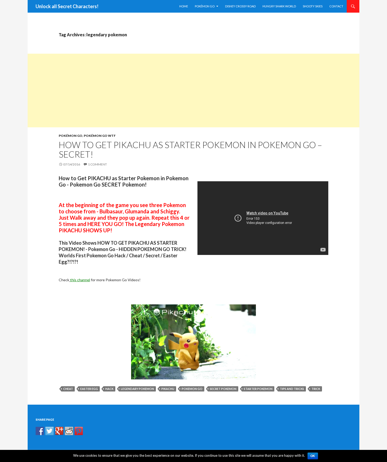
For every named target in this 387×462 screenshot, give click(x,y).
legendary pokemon (137, 388)
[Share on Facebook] (40, 431)
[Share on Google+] (59, 431)
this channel (80, 280)
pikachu (167, 388)
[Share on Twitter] (49, 431)
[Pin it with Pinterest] (79, 431)
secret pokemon (223, 388)
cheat (68, 388)
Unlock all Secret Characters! (67, 6)
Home (183, 6)
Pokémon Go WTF (100, 136)
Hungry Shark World (279, 6)
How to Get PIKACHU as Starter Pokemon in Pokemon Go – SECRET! (190, 149)
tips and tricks (292, 388)
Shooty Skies (312, 6)
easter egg (89, 388)
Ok (312, 456)
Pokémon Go (205, 6)
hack (109, 388)
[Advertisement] (186, 90)
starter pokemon (258, 388)
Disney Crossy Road (240, 6)
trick (315, 388)
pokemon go (192, 388)
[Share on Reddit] (69, 431)
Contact (336, 6)
